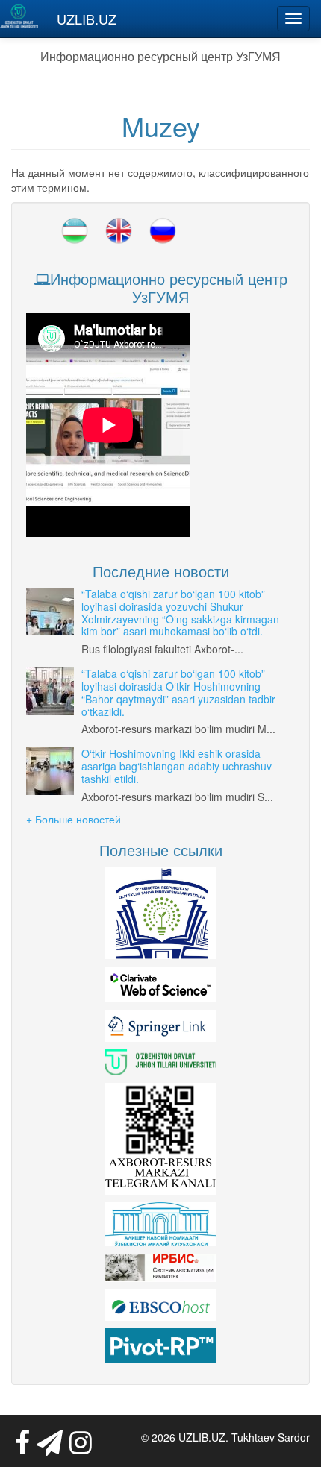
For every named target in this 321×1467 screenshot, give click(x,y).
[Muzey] (74, 231)
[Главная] (19, 16)
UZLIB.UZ (86, 18)
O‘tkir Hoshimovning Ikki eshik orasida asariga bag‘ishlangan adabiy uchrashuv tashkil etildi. (176, 766)
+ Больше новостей (73, 818)
